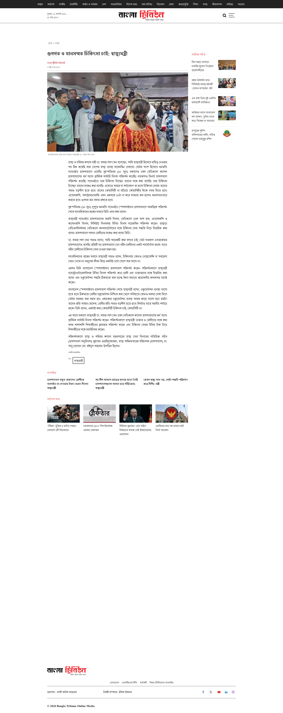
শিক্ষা (195, 4)
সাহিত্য (230, 4)
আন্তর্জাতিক (116, 4)
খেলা (171, 4)
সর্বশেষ (50, 4)
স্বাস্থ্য (205, 4)
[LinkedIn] (226, 692)
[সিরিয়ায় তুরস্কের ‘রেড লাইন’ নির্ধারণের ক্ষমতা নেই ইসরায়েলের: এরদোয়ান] (135, 421)
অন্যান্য (241, 4)
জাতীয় (62, 4)
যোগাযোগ (114, 682)
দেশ (104, 4)
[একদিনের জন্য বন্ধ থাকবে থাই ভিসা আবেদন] (172, 421)
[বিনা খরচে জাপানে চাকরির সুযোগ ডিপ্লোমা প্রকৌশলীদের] (214, 68)
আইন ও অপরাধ (89, 4)
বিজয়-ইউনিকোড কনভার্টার (161, 682)
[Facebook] (203, 692)
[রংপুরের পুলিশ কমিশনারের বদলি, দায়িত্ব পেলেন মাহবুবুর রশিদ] (214, 135)
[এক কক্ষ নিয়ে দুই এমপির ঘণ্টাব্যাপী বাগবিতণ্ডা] (214, 102)
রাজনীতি (74, 4)
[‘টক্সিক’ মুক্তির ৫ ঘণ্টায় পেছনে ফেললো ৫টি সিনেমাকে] (63, 421)
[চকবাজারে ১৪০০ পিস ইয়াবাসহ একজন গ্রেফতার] (99, 421)
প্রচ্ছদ (40, 4)
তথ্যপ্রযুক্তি (183, 4)
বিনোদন (160, 4)
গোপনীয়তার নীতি (129, 682)
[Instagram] (233, 692)
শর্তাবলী (143, 682)
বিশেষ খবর (131, 4)
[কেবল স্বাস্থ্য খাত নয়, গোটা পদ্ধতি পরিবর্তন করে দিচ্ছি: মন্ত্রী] (165, 385)
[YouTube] (219, 692)
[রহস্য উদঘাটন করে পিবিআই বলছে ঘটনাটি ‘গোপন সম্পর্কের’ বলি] (214, 86)
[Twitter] (211, 692)
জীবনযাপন (217, 4)
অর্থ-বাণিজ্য (147, 4)
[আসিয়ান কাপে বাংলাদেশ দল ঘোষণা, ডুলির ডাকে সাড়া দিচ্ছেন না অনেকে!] (214, 118)
